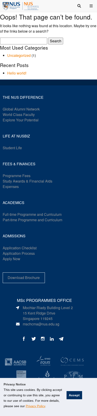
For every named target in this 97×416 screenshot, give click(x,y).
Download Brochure (24, 277)
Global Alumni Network (21, 109)
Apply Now (11, 258)
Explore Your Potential (21, 120)
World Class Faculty (19, 114)
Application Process (19, 253)
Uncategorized (19, 55)
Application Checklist (20, 247)
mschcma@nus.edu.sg (41, 324)
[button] (91, 6)
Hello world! (16, 73)
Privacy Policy (35, 406)
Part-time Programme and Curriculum (32, 219)
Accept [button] (74, 395)
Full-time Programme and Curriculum (32, 214)
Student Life (12, 147)
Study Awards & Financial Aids (27, 181)
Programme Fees (16, 175)
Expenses (11, 186)
